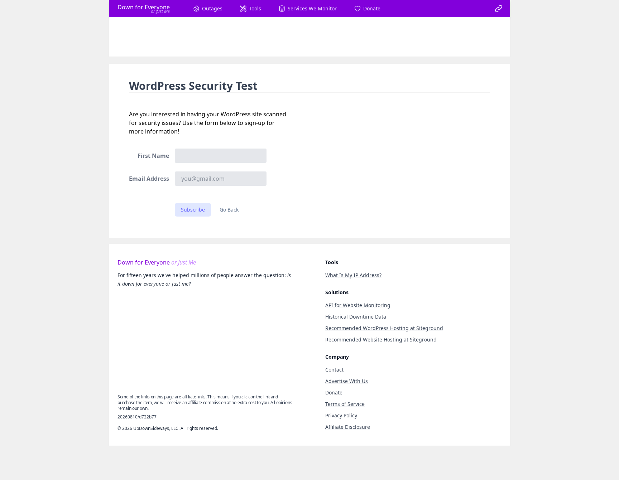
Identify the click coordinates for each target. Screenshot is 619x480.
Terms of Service (345, 404)
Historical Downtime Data (355, 316)
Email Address (149, 179)
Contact (334, 369)
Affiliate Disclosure (347, 426)
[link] (498, 8)
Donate (333, 392)
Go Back (229, 209)
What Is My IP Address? (353, 275)
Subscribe (193, 209)
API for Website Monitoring (357, 305)
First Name (153, 156)
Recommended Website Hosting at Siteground (381, 339)
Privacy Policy (341, 415)
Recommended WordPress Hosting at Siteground (384, 328)
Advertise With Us (346, 381)
